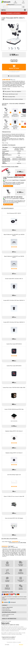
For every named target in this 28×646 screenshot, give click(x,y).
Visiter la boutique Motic (9, 96)
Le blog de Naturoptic (7, 581)
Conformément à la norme (17, 542)
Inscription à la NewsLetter (20, 573)
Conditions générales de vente (8, 614)
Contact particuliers (6, 608)
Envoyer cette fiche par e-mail (11, 94)
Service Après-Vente (7, 573)
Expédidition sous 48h (20, 565)
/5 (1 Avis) (12, 79)
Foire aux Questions (21, 589)
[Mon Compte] (15, 1)
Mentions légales (5, 615)
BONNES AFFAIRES (13, 13)
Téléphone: (7, 607)
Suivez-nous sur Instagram (20, 581)
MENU (3, 10)
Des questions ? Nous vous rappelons (12, 91)
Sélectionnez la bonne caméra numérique (14, 99)
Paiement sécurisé (7, 565)
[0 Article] (23, 1)
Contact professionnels (6, 610)
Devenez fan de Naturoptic (7, 588)
